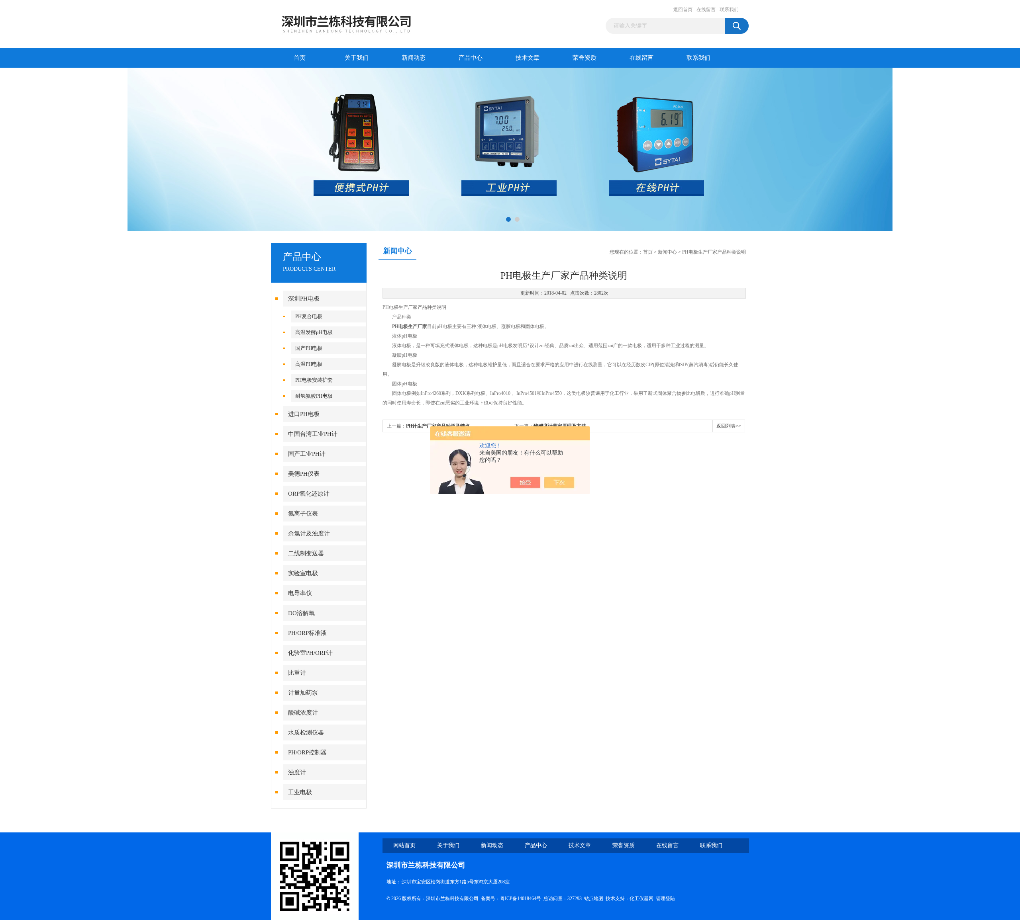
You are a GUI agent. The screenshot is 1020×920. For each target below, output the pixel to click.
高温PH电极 (308, 364)
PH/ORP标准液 (307, 633)
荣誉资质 (584, 58)
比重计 (297, 673)
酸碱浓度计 (303, 712)
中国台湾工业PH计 (312, 434)
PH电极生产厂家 (409, 326)
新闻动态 (414, 58)
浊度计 (297, 772)
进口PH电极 (304, 414)
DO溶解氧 (301, 613)
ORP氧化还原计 (309, 493)
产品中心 (471, 58)
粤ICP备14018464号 (520, 898)
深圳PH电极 (304, 298)
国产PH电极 (308, 348)
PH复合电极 (308, 316)
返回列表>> (728, 426)
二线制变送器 (306, 553)
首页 (300, 58)
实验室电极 (303, 573)
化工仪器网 (641, 898)
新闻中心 (667, 252)
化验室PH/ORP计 (310, 653)
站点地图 (593, 898)
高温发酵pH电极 (314, 332)
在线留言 (706, 9)
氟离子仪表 (303, 513)
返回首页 (682, 9)
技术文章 (527, 58)
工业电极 (300, 792)
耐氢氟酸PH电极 (314, 396)
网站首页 (404, 845)
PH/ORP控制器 (307, 752)
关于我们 (357, 58)
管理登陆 (665, 898)
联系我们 (729, 9)
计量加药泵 (303, 693)
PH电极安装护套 (314, 380)
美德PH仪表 (304, 474)
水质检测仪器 (306, 732)
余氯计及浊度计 (309, 533)
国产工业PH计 (307, 454)
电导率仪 (300, 593)
